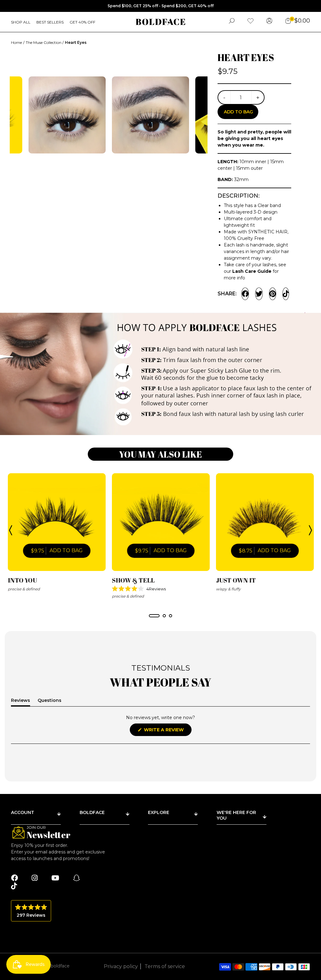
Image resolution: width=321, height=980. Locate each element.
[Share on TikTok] (285, 294)
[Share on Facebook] (245, 294)
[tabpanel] (57, 533)
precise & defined (24, 589)
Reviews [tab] (20, 701)
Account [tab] (22, 812)
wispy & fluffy (228, 589)
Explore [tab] (158, 812)
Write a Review (167, 731)
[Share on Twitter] (259, 294)
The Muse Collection (44, 42)
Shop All (20, 22)
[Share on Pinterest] (272, 294)
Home (16, 42)
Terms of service (165, 966)
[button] (161, 589)
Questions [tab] (49, 701)
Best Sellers (50, 22)
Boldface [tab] (92, 812)
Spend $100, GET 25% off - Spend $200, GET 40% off (160, 5)
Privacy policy (121, 966)
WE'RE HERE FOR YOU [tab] (236, 815)
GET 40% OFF (82, 22)
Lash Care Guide (251, 271)
